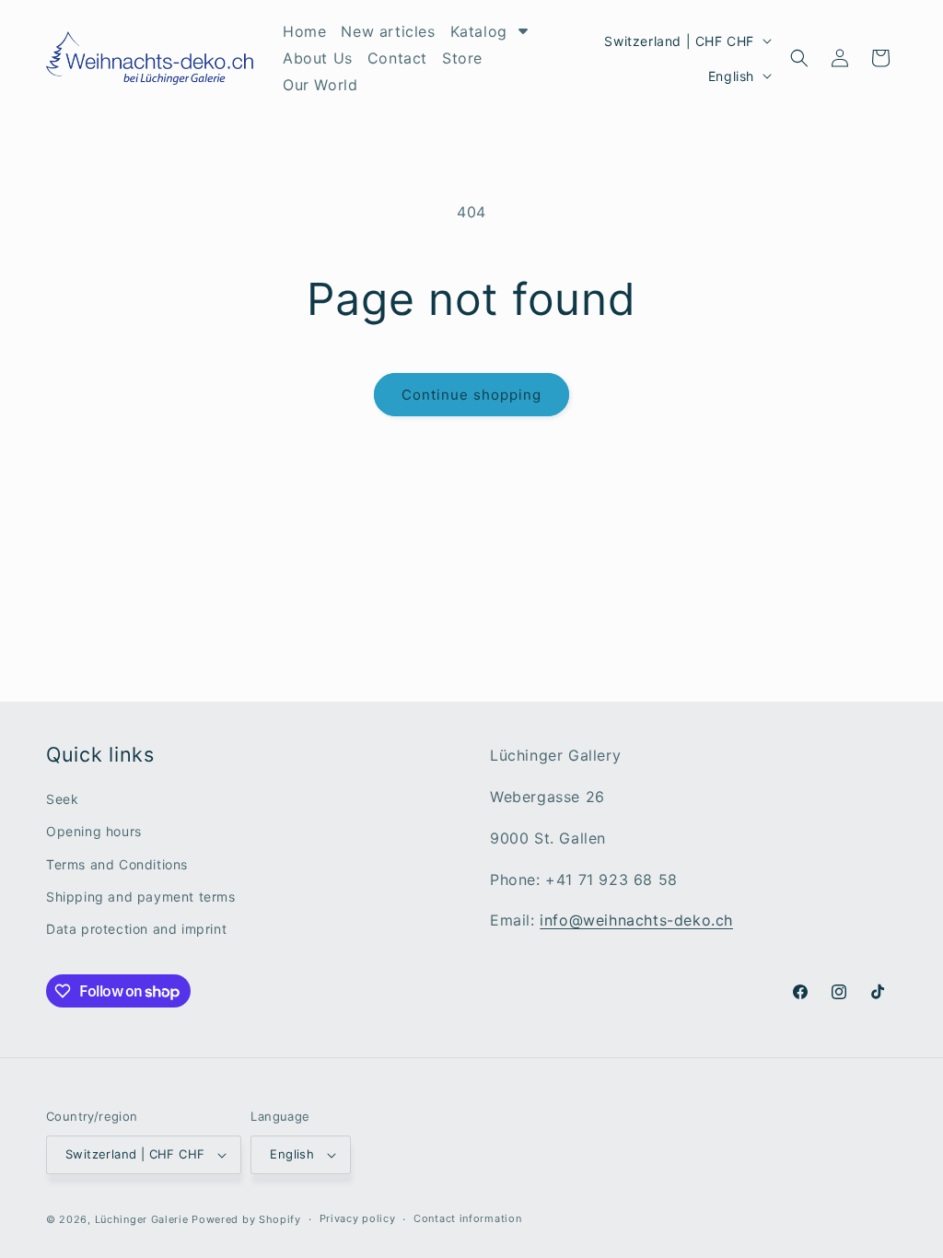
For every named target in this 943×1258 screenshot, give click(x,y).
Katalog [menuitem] (478, 31)
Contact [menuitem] (397, 58)
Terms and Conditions (117, 864)
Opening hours (94, 831)
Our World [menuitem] (320, 85)
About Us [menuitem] (318, 58)
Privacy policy (358, 1218)
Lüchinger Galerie (142, 1219)
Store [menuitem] (462, 58)
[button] (799, 58)
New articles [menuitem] (388, 31)
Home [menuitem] (304, 31)
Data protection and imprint (136, 929)
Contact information (467, 1218)
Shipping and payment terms (141, 896)
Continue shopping (471, 394)
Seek (62, 799)
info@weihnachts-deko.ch (636, 920)
